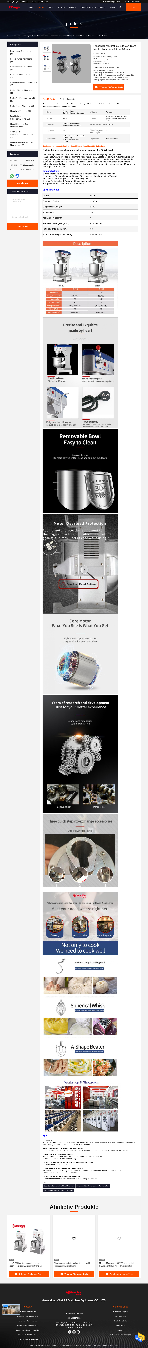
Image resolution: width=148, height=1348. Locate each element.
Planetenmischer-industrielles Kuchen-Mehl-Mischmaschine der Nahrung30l (27, 1264)
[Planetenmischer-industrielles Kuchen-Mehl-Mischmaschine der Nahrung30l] (29, 1238)
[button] (11, 1244)
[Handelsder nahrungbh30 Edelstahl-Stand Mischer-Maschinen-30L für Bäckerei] (71, 63)
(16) (20, 111)
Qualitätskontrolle (120, 1321)
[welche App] (12, 176)
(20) (20, 117)
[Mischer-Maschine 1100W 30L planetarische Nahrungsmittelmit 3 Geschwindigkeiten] (74, 1238)
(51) (21, 68)
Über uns (72, 7)
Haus (30, 7)
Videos (50, 7)
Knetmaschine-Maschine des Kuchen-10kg (92, 1186)
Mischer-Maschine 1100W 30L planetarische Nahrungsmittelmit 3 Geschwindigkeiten (72, 1264)
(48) (21, 52)
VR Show (61, 7)
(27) (23, 83)
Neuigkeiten (120, 1325)
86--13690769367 (134, 2)
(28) (22, 76)
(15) (21, 143)
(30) (21, 91)
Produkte (40, 7)
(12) (19, 125)
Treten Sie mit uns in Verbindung (93, 7)
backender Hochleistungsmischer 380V (58, 1190)
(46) (21, 60)
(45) (22, 99)
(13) (22, 106)
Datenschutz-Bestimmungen (120, 1335)
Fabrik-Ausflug (120, 1316)
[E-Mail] (17, 175)
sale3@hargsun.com (112, 2)
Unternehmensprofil (120, 1312)
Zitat (133, 7)
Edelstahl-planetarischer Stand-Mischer (58, 1186)
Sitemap (120, 1330)
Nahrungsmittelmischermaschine (35, 36)
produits (17, 36)
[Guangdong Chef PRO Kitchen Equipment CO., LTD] (14, 7)
